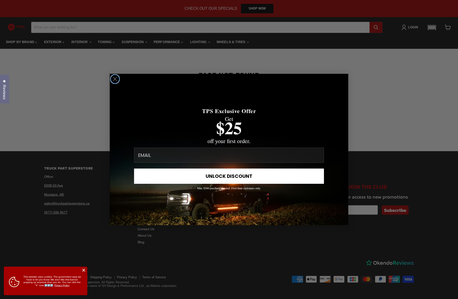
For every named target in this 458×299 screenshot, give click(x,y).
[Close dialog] (115, 79)
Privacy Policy (61, 285)
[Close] (83, 270)
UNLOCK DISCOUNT (229, 176)
